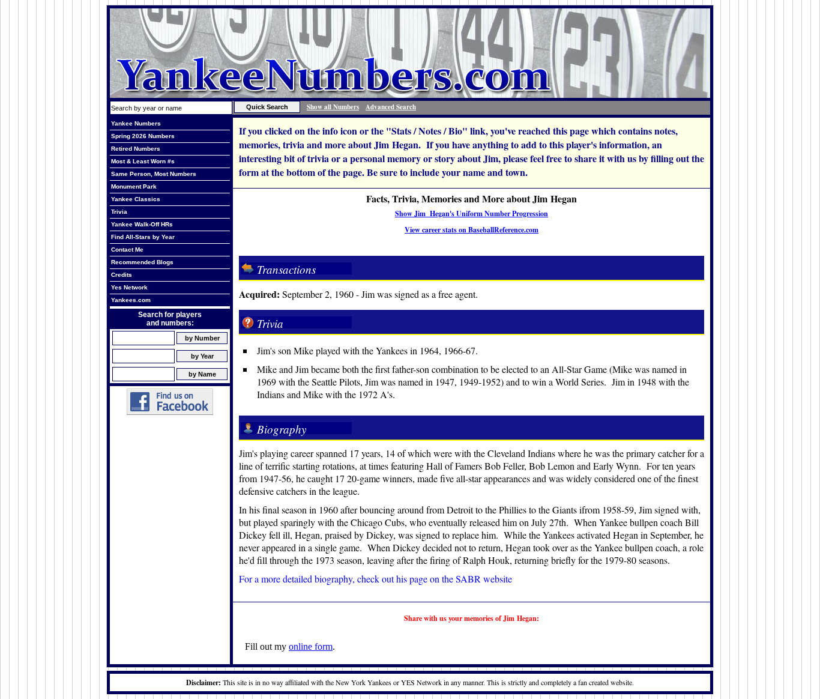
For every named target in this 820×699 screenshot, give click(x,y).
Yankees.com (131, 300)
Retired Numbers (135, 148)
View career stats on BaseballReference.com (471, 230)
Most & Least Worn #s (143, 161)
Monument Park (134, 186)
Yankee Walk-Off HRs (142, 224)
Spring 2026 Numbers (143, 136)
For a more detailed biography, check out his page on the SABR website (375, 578)
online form (311, 646)
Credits (121, 274)
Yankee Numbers (136, 123)
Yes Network (129, 287)
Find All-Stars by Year (143, 237)
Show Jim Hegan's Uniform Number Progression (471, 213)
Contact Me (127, 249)
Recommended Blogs (142, 262)
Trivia (119, 211)
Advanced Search (391, 107)
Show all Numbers (333, 107)
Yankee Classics (135, 199)
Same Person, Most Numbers (153, 174)
